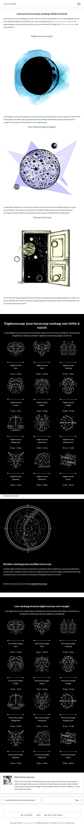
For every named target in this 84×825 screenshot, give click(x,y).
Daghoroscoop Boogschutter (68, 440)
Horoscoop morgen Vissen (68, 756)
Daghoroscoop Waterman (42, 477)
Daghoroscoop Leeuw (42, 403)
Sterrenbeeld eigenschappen (42, 126)
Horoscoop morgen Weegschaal (15, 719)
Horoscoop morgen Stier (42, 644)
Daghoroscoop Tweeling (68, 366)
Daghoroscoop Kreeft (15, 403)
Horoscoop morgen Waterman (42, 756)
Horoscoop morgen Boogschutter (68, 719)
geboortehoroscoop (39, 584)
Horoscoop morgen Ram (15, 644)
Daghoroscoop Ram (15, 366)
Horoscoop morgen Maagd (68, 682)
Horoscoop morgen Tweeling (68, 644)
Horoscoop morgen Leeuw (42, 682)
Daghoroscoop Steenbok (15, 477)
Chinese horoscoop (67, 24)
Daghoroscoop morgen (42, 36)
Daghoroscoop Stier (42, 366)
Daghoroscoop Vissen (68, 477)
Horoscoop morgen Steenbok (15, 756)
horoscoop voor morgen (63, 21)
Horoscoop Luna (28, 823)
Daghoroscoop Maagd (68, 403)
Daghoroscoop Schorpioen (42, 440)
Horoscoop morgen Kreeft (15, 682)
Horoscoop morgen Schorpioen (42, 719)
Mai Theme (62, 823)
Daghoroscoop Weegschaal (15, 440)
